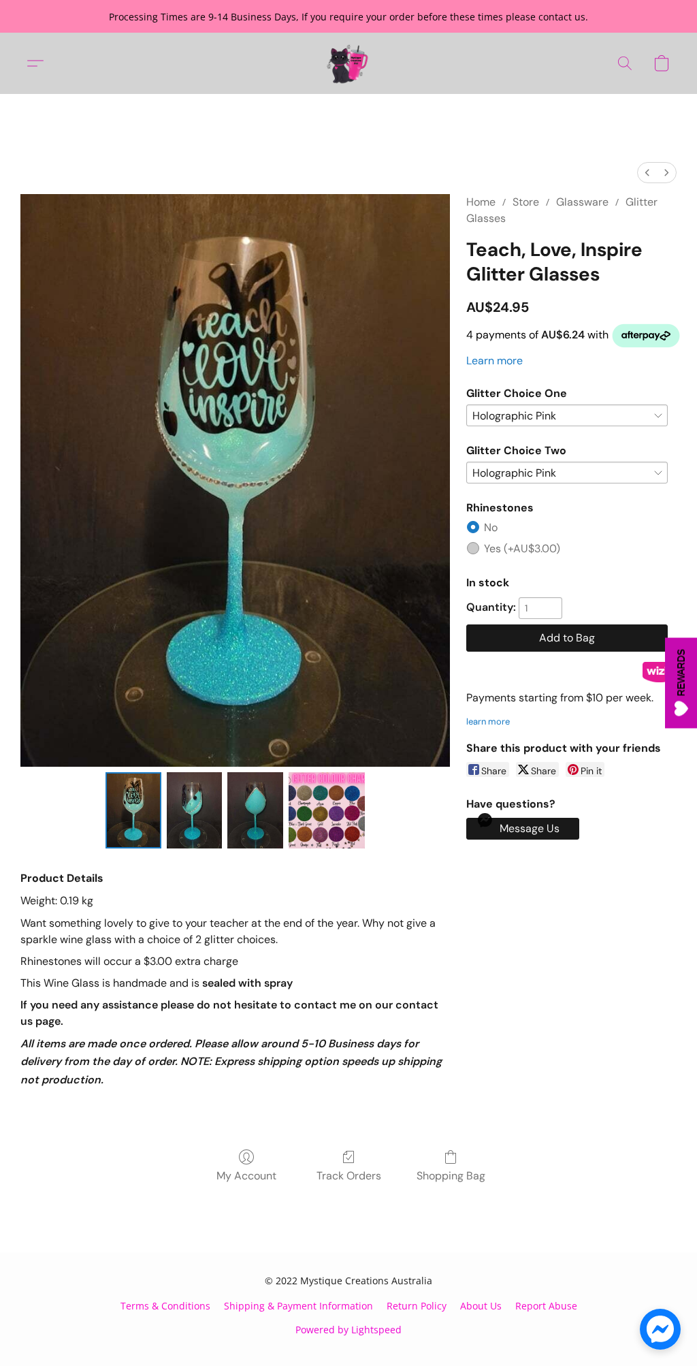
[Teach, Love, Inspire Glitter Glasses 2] (255, 810)
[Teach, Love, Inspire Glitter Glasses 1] (195, 810)
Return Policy (417, 1305)
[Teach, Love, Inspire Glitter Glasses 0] (133, 810)
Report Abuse (546, 1305)
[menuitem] (647, 172)
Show (681, 683)
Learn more (494, 360)
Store (526, 202)
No (491, 527)
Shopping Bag (451, 1176)
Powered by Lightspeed (348, 1329)
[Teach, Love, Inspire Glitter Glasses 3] (327, 810)
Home (481, 202)
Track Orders (349, 1176)
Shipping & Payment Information (298, 1305)
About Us (481, 1305)
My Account (246, 1176)
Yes (522, 548)
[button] (348, 63)
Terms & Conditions (165, 1305)
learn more (488, 721)
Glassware (582, 202)
